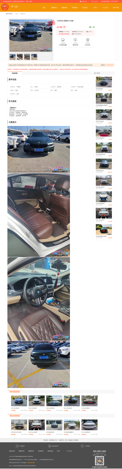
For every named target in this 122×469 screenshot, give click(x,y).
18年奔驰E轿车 (99, 88)
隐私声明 (61, 440)
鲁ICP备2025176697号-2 (15, 462)
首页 (44, 7)
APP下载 (116, 7)
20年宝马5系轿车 (50, 408)
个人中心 (95, 1)
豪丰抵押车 (78, 34)
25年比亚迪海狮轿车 (69, 432)
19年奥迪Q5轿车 (50, 432)
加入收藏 (61, 34)
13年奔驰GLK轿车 (100, 187)
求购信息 (50, 451)
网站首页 (46, 440)
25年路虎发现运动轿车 (101, 236)
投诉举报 (66, 34)
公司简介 (85, 7)
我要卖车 (64, 7)
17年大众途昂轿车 (85, 432)
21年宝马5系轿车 (68, 408)
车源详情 (15, 73)
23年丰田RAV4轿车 (100, 154)
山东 (18, 94)
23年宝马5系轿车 (33, 408)
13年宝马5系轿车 (85, 408)
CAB (66, 440)
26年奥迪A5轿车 (100, 170)
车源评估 (75, 7)
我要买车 (54, 7)
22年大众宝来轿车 (100, 220)
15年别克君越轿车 (100, 138)
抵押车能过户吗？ (53, 440)
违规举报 (76, 440)
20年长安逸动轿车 (100, 203)
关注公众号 (84, 1)
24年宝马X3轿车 (100, 121)
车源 (16, 13)
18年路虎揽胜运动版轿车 (102, 105)
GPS (95, 7)
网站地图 (70, 440)
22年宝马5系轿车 (15, 408)
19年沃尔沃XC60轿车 (16, 432)
